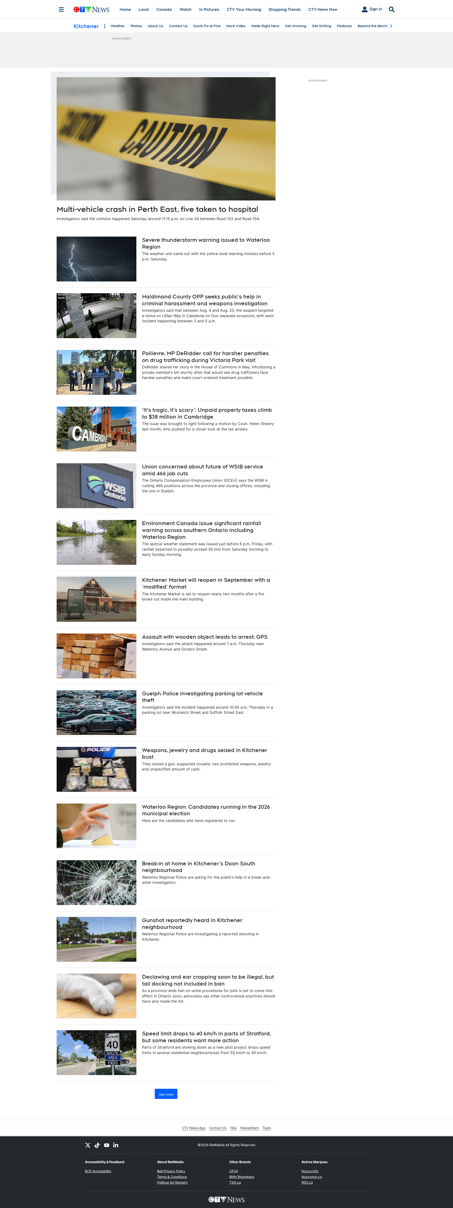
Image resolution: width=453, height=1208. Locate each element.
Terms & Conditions (172, 1177)
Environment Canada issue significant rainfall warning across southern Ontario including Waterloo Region (201, 530)
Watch (186, 9)
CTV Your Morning (244, 9)
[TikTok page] (97, 1145)
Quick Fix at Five (207, 26)
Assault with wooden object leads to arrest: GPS (205, 637)
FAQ (233, 1128)
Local (143, 9)
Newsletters (249, 1128)
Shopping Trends (284, 9)
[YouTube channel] (106, 1145)
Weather (118, 26)
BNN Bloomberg (241, 1177)
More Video (236, 26)
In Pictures (209, 9)
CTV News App (194, 1128)
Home (125, 9)
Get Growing (295, 26)
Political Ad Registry (172, 1182)
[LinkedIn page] (116, 1145)
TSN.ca (235, 1182)
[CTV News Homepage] (91, 9)
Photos (136, 26)
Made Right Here (265, 26)
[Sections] (61, 9)
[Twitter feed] (88, 1145)
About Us (155, 26)
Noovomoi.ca (312, 1177)
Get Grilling (321, 26)
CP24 (233, 1171)
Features (344, 26)
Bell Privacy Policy (171, 1171)
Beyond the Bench (373, 26)
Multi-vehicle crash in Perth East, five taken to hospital (157, 209)
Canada (164, 9)
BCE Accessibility (98, 1171)
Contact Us (178, 26)
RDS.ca (307, 1182)
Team (267, 1128)
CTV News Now (322, 9)
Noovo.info (310, 1171)
